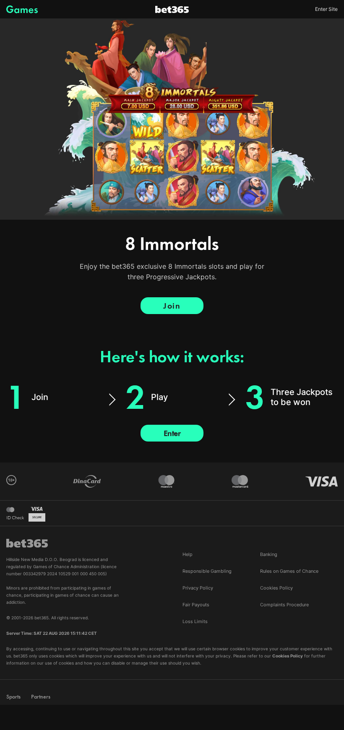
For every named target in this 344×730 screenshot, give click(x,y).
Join (172, 305)
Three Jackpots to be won (302, 397)
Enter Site (326, 9)
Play (159, 397)
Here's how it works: (172, 356)
